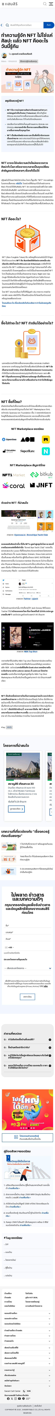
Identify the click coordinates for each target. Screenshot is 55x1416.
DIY (6, 1244)
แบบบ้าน (8, 1252)
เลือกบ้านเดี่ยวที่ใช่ (11, 1348)
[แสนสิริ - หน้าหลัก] (9, 3)
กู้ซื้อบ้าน (8, 1268)
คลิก (46, 986)
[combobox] (9, 947)
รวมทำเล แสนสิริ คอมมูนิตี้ (14, 1363)
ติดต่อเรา (8, 1386)
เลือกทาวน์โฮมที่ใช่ (11, 1353)
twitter (12, 1398)
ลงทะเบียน (27, 997)
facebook (8, 1398)
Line (23, 1398)
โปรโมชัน (29, 1293)
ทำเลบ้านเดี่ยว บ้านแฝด (13, 1330)
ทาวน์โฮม (8, 1302)
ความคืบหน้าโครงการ (33, 1306)
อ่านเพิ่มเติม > (14, 1188)
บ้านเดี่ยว (8, 1293)
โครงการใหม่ (10, 1260)
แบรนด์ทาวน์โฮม (10, 1318)
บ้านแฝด (7, 1297)
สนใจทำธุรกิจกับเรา (11, 1381)
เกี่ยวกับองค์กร (10, 1375)
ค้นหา (49, 25)
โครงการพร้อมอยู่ (32, 1302)
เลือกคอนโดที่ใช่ (10, 1358)
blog (28, 1399)
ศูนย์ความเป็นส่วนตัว (24, 1406)
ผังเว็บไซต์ (38, 1406)
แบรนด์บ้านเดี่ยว (10, 1313)
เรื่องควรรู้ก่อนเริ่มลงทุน (28, 61)
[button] (51, 3)
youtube (19, 1399)
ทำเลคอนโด (9, 1341)
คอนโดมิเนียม (9, 1306)
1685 (29, 1391)
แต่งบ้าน (8, 1276)
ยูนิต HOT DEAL (31, 1297)
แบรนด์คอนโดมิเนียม (12, 1324)
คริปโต (9, 727)
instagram (15, 1398)
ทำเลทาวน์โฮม (10, 1336)
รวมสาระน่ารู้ (9, 1370)
